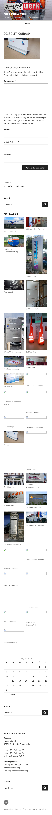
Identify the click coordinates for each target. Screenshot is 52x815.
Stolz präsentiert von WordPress (35, 809)
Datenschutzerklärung (12, 809)
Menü (27, 24)
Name (7, 129)
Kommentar (9, 81)
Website (7, 154)
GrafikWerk (15, 14)
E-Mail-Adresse (11, 142)
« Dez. (12, 695)
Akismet (27, 120)
